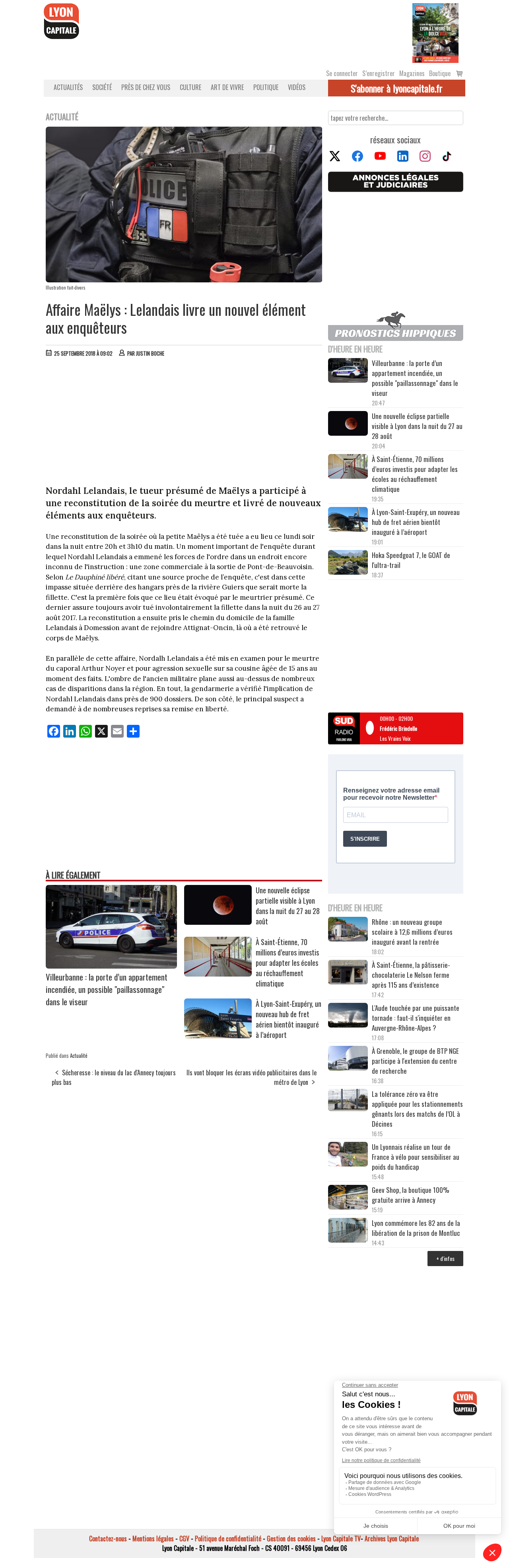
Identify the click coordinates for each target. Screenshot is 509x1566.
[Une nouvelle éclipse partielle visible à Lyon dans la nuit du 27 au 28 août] (218, 922)
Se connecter (342, 73)
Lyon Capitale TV (341, 1538)
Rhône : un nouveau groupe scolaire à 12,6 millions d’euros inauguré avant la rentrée (412, 932)
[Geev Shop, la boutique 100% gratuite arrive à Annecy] (348, 1198)
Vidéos (296, 87)
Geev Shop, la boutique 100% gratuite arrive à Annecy (410, 1195)
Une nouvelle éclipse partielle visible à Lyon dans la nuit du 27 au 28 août (288, 905)
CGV (184, 1538)
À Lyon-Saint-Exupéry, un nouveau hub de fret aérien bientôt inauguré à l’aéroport (288, 1019)
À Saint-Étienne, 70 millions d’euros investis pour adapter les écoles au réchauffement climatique (287, 963)
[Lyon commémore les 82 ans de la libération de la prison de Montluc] (348, 1231)
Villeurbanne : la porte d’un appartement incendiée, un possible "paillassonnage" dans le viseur (106, 989)
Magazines (412, 73)
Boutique (440, 73)
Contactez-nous (108, 1538)
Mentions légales (153, 1538)
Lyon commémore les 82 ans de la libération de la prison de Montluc (416, 1228)
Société (102, 87)
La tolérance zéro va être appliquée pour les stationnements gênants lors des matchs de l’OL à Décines (417, 1109)
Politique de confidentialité (228, 1538)
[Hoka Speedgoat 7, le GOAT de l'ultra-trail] (348, 563)
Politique (265, 87)
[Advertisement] (184, 423)
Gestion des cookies (291, 1538)
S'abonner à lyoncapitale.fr (397, 88)
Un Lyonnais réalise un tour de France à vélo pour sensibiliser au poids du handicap (415, 1157)
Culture (190, 87)
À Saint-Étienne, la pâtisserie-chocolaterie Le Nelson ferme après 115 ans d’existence (411, 975)
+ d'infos (445, 1258)
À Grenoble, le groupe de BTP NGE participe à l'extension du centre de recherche (415, 1061)
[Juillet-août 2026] (435, 32)
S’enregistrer (378, 73)
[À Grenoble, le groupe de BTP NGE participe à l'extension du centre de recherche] (348, 1059)
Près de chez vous (145, 87)
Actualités (68, 87)
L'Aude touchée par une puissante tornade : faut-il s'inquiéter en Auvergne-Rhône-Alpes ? (415, 1018)
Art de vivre (227, 87)
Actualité (78, 1055)
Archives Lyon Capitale (392, 1538)
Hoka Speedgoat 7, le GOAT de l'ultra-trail (411, 560)
